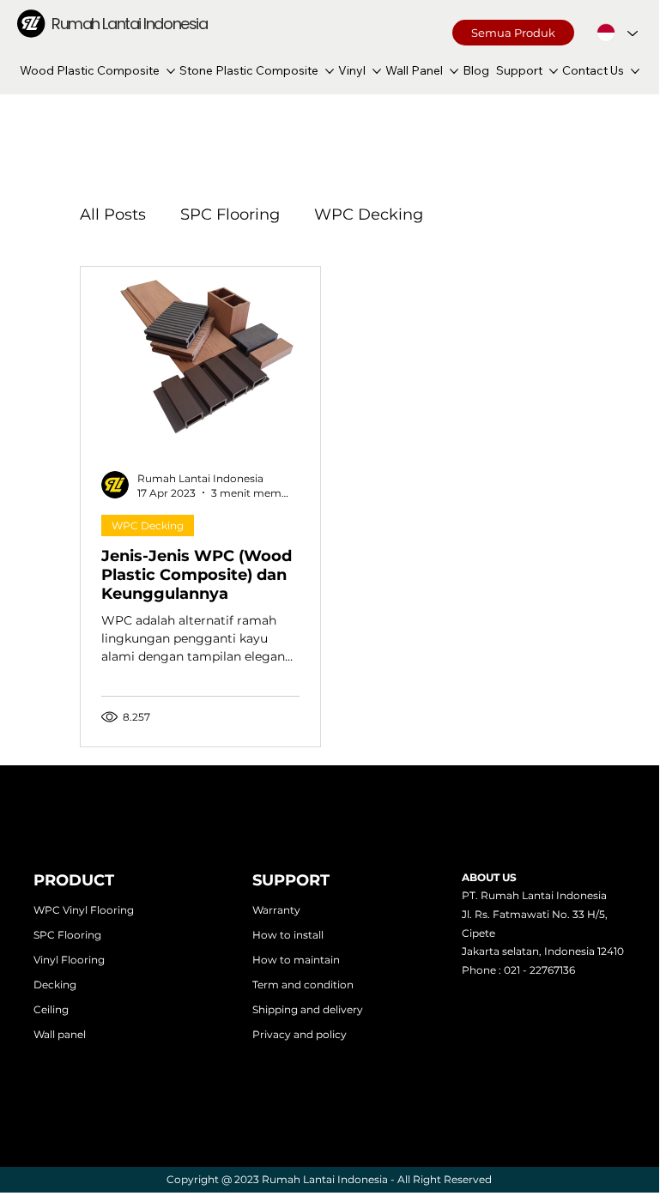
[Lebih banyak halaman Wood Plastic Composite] (171, 71)
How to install (288, 934)
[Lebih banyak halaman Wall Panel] (454, 71)
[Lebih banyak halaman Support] (553, 71)
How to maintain (296, 959)
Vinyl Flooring (69, 959)
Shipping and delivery (307, 1009)
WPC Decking (368, 214)
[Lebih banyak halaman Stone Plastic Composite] (329, 71)
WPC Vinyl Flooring (83, 909)
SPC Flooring (230, 214)
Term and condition (303, 984)
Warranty (276, 909)
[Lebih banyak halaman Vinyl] (376, 71)
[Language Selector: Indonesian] (616, 32)
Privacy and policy (299, 1034)
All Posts (113, 214)
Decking (54, 984)
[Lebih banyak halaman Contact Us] (635, 71)
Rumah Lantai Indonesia (129, 23)
